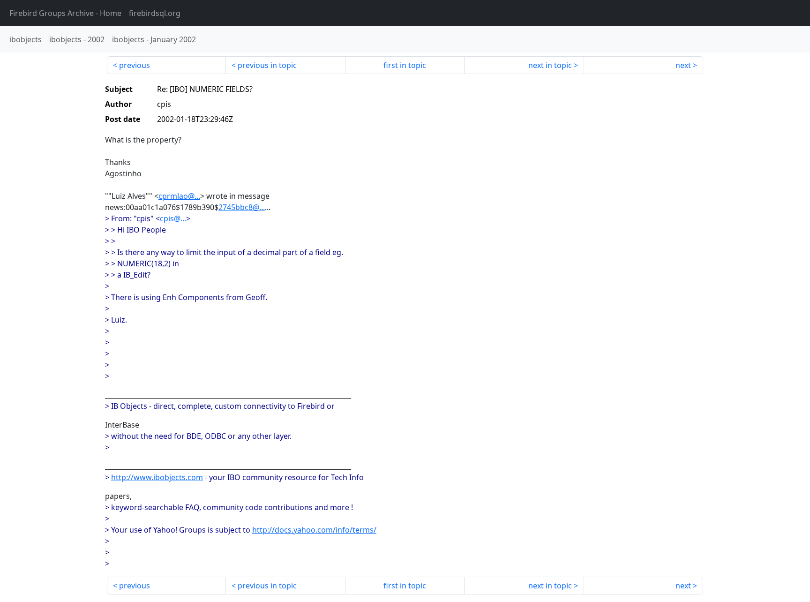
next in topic (550, 65)
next (683, 65)
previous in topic (267, 65)
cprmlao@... (179, 196)
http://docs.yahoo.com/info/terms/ (314, 530)
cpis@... (173, 218)
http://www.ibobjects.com (157, 477)
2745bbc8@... (241, 207)
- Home (65, 13)
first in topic (404, 65)
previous (134, 65)
